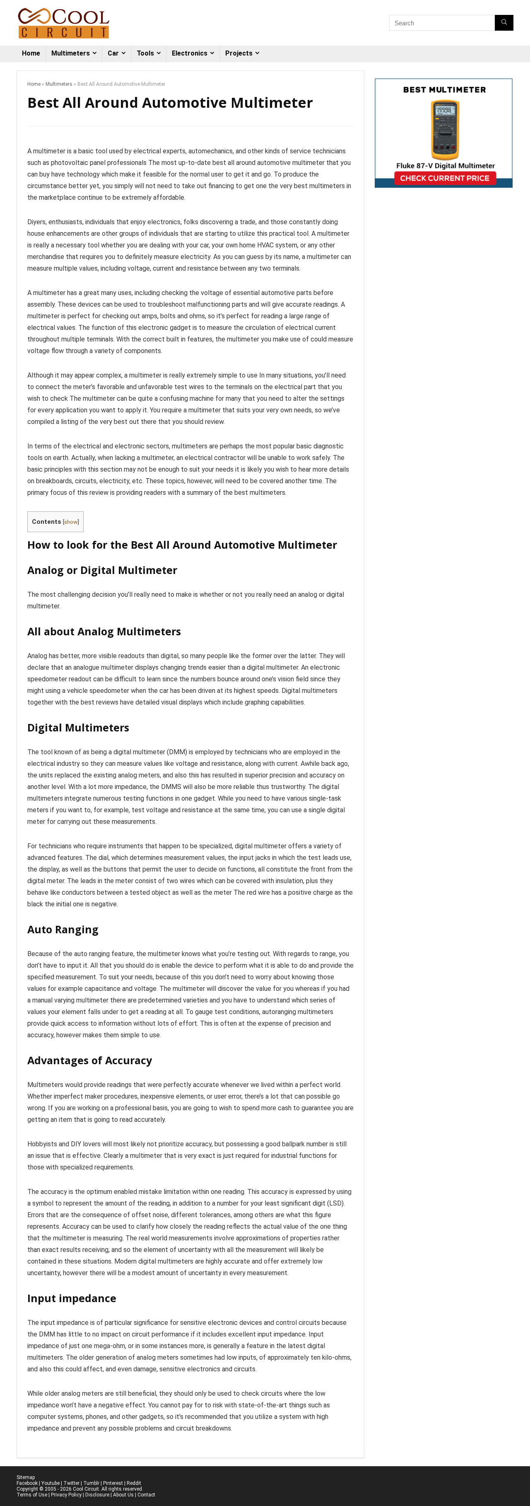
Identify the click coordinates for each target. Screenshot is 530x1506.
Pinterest (113, 1483)
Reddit (134, 1483)
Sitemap (26, 1477)
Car (113, 53)
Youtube (50, 1483)
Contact (146, 1495)
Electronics (189, 53)
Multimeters (70, 53)
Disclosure (97, 1495)
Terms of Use (32, 1495)
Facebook (27, 1483)
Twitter (71, 1483)
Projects (239, 53)
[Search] (504, 23)
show (70, 521)
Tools (145, 53)
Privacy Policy (66, 1495)
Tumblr (91, 1483)
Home (31, 53)
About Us (123, 1495)
